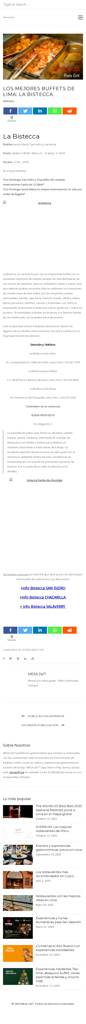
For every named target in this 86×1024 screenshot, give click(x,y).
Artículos (8, 101)
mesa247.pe (16, 772)
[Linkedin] (40, 110)
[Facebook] (10, 110)
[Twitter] (25, 110)
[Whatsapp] (55, 110)
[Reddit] (70, 110)
